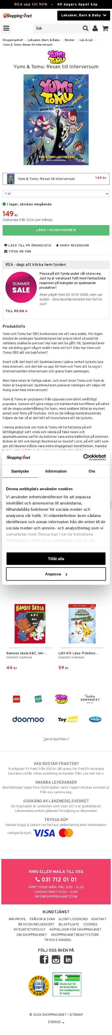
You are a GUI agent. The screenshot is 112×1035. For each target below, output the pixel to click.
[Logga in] (95, 28)
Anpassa (53, 574)
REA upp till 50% (30, 4)
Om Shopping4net (31, 935)
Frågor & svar (42, 919)
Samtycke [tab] (20, 471)
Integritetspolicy (30, 930)
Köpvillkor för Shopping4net (76, 930)
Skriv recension (74, 246)
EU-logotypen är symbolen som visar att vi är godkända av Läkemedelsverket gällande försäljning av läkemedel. (56, 806)
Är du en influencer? (36, 925)
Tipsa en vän (19, 252)
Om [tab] (92, 471)
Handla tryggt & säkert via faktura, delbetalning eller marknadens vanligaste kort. (56, 827)
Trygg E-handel (58, 940)
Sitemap (76, 1015)
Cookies (90, 925)
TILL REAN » (16, 311)
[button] (105, 28)
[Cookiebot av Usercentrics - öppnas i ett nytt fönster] (83, 457)
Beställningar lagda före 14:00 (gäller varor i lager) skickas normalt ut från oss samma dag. (56, 787)
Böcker (70, 40)
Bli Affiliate (69, 925)
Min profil (17, 919)
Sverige (55, 1022)
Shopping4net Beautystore (75, 935)
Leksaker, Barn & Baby (44, 40)
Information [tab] (56, 471)
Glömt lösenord (73, 919)
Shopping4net (13, 40)
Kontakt (99, 919)
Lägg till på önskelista (30, 246)
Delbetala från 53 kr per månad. (28, 220)
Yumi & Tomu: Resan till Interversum (27, 45)
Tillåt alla (56, 558)
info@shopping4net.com (56, 897)
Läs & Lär (86, 40)
